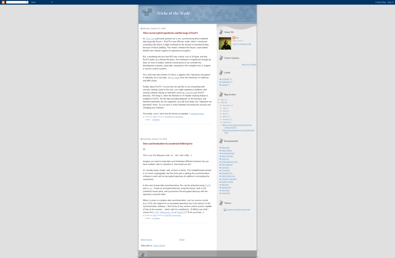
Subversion (165, 212)
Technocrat (226, 193)
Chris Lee (150, 38)
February (226, 119)
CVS (157, 212)
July (224, 108)
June (225, 111)
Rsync (149, 188)
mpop (187, 93)
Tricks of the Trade (173, 13)
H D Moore (226, 170)
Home (182, 239)
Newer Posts (146, 239)
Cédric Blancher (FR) (230, 162)
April (224, 114)
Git (172, 212)
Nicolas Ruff (226, 187)
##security (226, 147)
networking (226, 82)
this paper (175, 77)
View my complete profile (242, 44)
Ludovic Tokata (227, 182)
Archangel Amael (228, 153)
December (227, 105)
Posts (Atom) (159, 245)
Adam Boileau (227, 150)
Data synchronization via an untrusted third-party (168, 143)
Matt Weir (225, 185)
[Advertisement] (177, 132)
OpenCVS (181, 212)
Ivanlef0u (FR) (227, 173)
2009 (223, 102)
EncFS (208, 185)
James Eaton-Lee (228, 176)
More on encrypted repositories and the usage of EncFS (170, 32)
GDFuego (225, 167)
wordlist (224, 85)
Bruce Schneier (227, 156)
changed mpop (197, 114)
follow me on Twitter (249, 64)
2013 (223, 100)
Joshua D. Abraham (229, 179)
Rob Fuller (225, 190)
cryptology (156, 120)
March (225, 116)
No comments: (178, 117)
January (226, 122)
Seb (237, 38)
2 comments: (176, 215)
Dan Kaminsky (227, 165)
